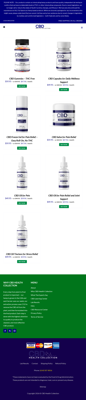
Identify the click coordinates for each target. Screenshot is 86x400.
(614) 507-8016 (46, 370)
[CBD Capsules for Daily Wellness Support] (64, 39)
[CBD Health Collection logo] (43, 25)
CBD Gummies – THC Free (22, 78)
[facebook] (5, 331)
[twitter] (10, 331)
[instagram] (14, 331)
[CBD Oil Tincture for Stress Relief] (22, 214)
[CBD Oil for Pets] (22, 156)
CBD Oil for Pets (22, 195)
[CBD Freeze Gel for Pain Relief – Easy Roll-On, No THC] (22, 97)
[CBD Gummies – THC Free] (22, 39)
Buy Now (22, 86)
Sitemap (43, 387)
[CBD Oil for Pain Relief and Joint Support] (64, 156)
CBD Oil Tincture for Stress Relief (22, 254)
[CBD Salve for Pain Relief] (64, 97)
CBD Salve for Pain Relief (64, 137)
